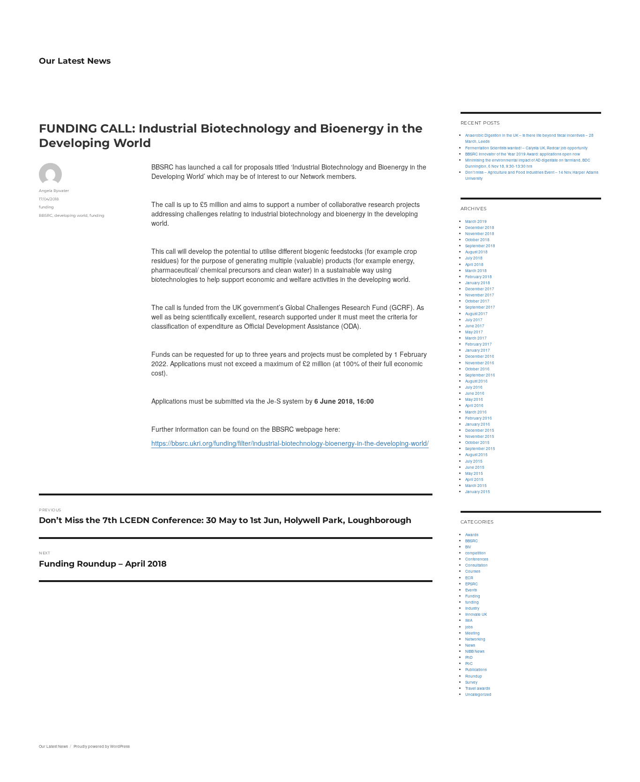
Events (471, 589)
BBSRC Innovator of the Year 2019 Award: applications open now (522, 153)
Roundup (473, 676)
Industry (472, 608)
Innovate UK (476, 614)
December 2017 (479, 288)
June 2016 (474, 393)
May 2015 (474, 473)
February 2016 (478, 418)
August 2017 (476, 313)
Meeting (472, 632)
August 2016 (476, 381)
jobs (469, 626)
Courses (472, 571)
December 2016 (479, 356)
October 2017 (477, 300)
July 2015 (474, 461)
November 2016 (479, 362)
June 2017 (474, 325)
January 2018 (477, 282)
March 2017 (476, 337)
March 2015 (476, 485)
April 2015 (474, 479)
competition (475, 552)
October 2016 (477, 368)
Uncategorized (478, 694)
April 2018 (474, 264)
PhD (469, 657)
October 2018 (477, 239)
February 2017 (478, 344)
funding (46, 207)
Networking (475, 639)
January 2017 (477, 350)
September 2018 (480, 245)
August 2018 (476, 251)
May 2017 (474, 331)
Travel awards (477, 688)
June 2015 (474, 467)
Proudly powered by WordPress (102, 746)
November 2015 (479, 436)
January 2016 (477, 424)
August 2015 (476, 454)
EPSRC (471, 583)
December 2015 (479, 430)
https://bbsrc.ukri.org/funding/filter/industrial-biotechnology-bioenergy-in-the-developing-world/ (290, 443)
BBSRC (45, 215)
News (470, 645)
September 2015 (480, 448)
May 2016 (474, 399)
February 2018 (478, 276)
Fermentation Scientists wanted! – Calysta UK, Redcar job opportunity (526, 147)
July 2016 (474, 387)
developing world (71, 215)
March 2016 (476, 411)
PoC (469, 663)
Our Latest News (75, 61)
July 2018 (474, 257)
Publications (476, 669)
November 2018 (479, 233)
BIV (468, 546)
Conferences (476, 558)
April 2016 (474, 405)
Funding (472, 595)
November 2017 (479, 294)
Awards (471, 534)
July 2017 (474, 319)
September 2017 (480, 307)
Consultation (476, 565)
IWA (468, 620)
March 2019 (476, 221)
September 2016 (480, 374)
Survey (471, 682)
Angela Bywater (54, 190)
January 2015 (477, 491)
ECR (469, 577)
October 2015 (477, 442)
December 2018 (479, 227)
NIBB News (474, 651)
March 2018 (476, 270)
